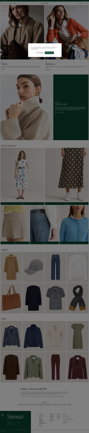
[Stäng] (60, 44)
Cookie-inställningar (40, 52)
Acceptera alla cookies (49, 52)
